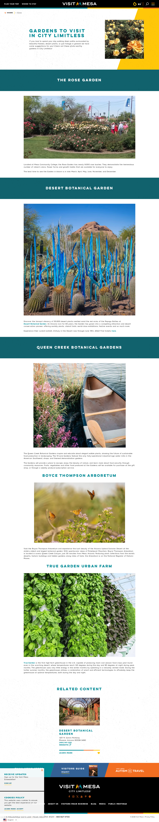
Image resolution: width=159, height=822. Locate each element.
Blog (93, 804)
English (11, 820)
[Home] (79, 4)
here (114, 331)
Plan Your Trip (11, 4)
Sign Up (8, 783)
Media (102, 804)
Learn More (66, 753)
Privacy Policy (150, 817)
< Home (18, 13)
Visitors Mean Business (74, 804)
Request (65, 772)
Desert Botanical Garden (35, 324)
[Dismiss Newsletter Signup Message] (42, 770)
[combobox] (10, 820)
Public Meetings (117, 804)
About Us (53, 804)
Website (63, 745)
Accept (20, 809)
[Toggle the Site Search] (147, 3)
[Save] (99, 753)
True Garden (29, 663)
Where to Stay (29, 4)
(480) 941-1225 (65, 742)
